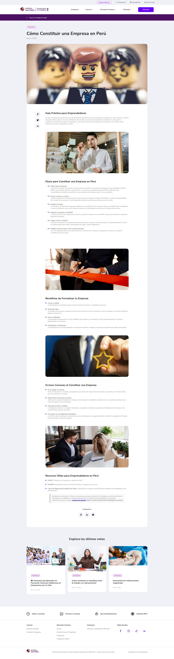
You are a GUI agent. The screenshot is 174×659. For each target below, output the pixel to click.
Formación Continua (107, 10)
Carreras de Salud (33, 629)
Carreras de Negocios (34, 632)
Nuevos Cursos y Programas (66, 632)
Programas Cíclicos (63, 639)
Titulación (126, 10)
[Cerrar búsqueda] (153, 9)
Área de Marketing (141, 652)
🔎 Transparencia (121, 2)
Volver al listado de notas (38, 18)
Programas (60, 636)
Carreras (89, 10)
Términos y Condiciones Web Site (98, 629)
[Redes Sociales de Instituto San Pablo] (121, 631)
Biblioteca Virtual (149, 2)
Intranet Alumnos (104, 2)
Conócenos (75, 10)
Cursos (59, 629)
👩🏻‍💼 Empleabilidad (135, 2)
